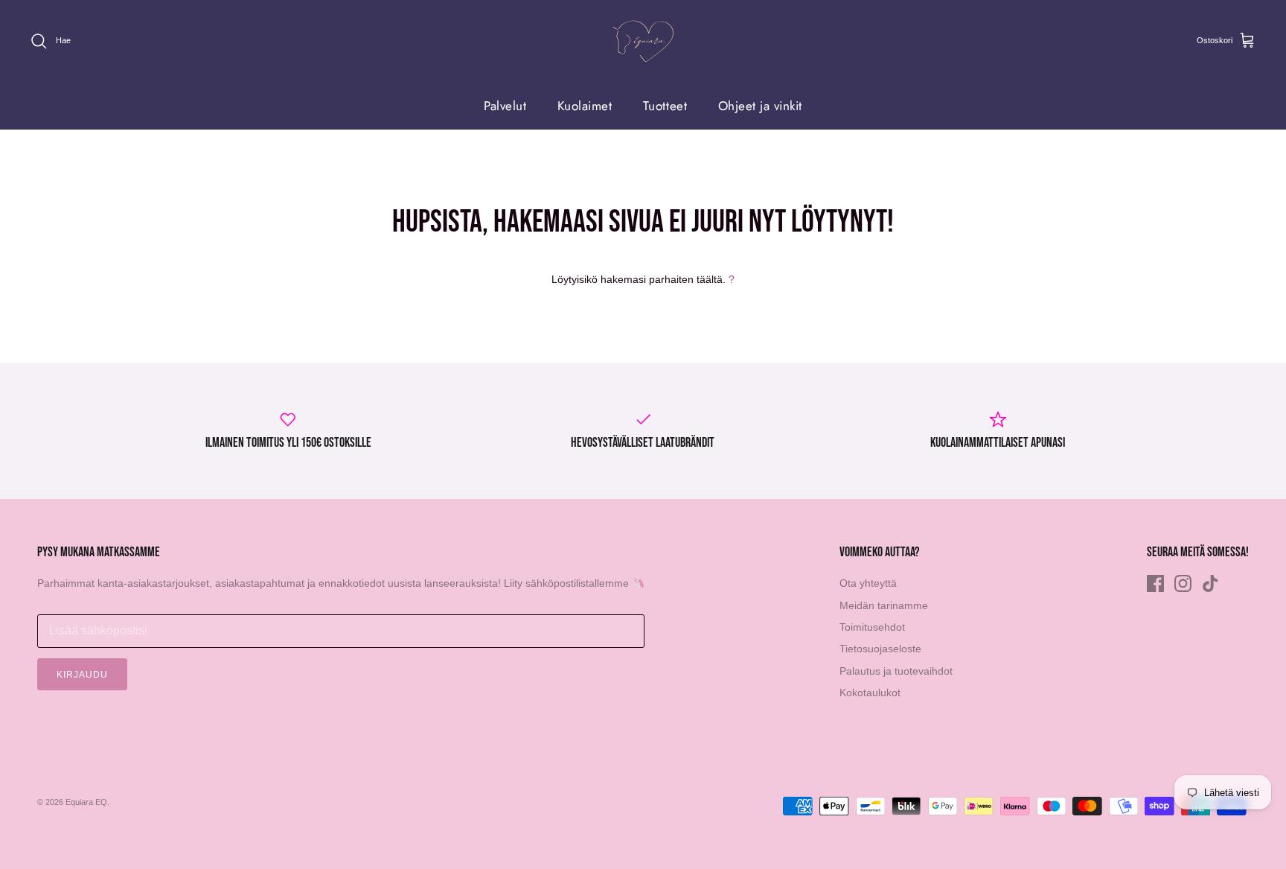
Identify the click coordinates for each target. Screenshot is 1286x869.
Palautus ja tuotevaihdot (896, 671)
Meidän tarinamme (883, 605)
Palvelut (505, 106)
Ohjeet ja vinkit (760, 106)
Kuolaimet (584, 106)
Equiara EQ (86, 802)
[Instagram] (1182, 583)
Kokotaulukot (869, 692)
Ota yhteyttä (868, 583)
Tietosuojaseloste (880, 649)
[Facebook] (1155, 583)
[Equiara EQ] (643, 41)
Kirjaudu (82, 674)
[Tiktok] (1210, 583)
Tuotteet (665, 106)
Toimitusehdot (872, 627)
